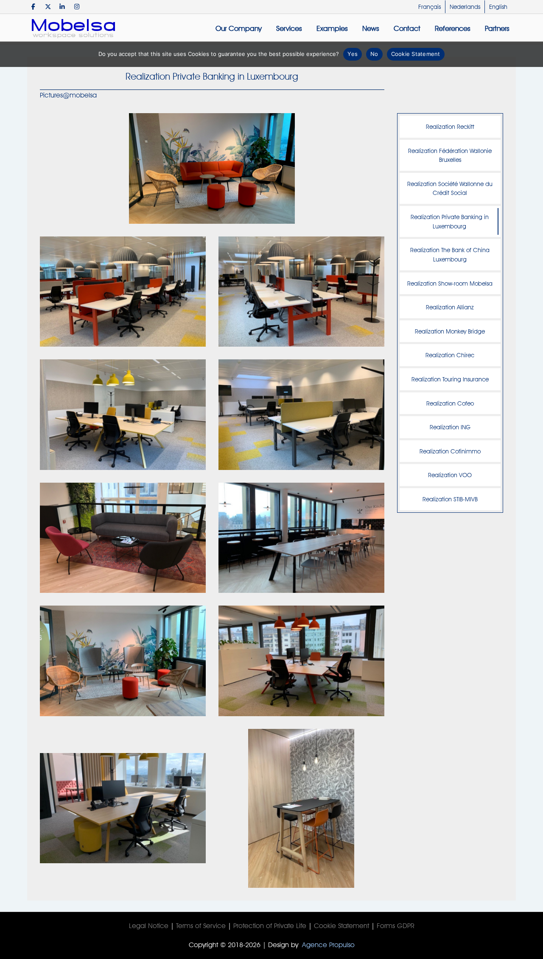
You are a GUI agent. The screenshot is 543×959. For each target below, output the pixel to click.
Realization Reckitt (450, 126)
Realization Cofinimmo (450, 451)
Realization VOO (450, 474)
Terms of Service (201, 926)
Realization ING (450, 427)
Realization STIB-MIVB (450, 499)
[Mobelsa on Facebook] (33, 6)
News (370, 28)
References (452, 28)
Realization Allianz (450, 307)
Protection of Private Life (269, 926)
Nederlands (465, 6)
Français (429, 6)
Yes (352, 53)
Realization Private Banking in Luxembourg (450, 221)
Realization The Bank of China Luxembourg (450, 254)
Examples (332, 28)
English (498, 6)
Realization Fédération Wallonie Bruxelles (450, 155)
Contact (407, 28)
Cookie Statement (341, 926)
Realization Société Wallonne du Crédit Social (450, 188)
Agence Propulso (328, 945)
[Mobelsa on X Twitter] (48, 6)
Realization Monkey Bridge (450, 331)
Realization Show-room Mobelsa (450, 283)
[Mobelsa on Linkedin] (62, 6)
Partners (497, 28)
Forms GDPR (395, 926)
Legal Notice (148, 926)
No (374, 53)
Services (289, 28)
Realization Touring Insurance (450, 379)
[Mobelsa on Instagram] (77, 6)
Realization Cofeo (450, 403)
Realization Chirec (449, 355)
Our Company (239, 28)
